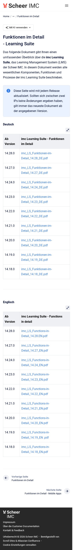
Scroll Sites (9, 540)
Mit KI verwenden (18, 27)
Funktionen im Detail (28, 16)
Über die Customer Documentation (21, 526)
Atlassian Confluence (29, 540)
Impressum (9, 522)
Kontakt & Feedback (13, 530)
